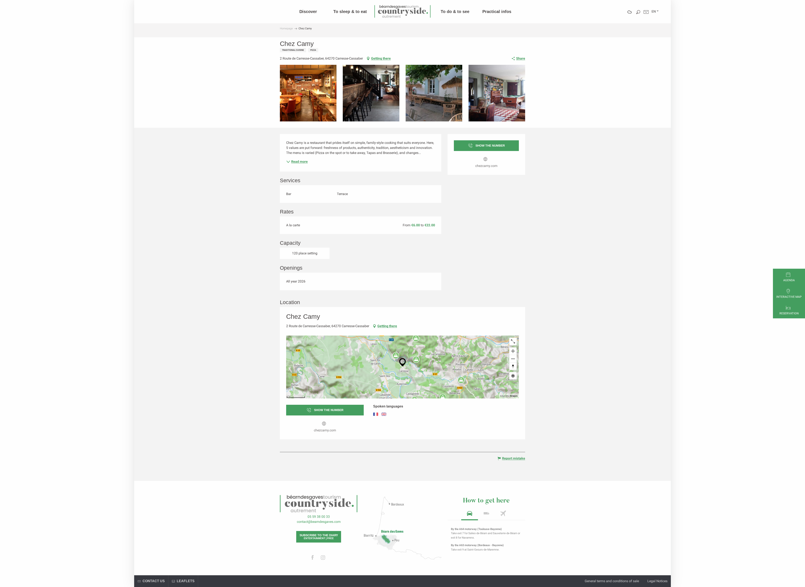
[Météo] (629, 15)
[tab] (469, 514)
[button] (653, 11)
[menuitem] (308, 11)
